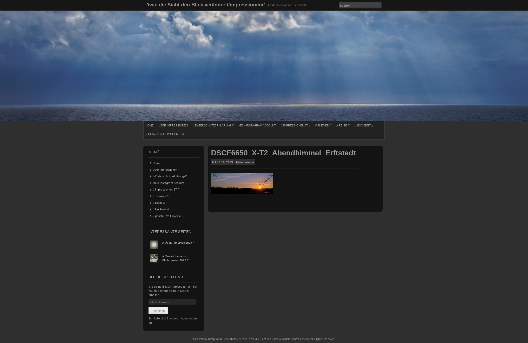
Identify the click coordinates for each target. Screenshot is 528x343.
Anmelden (158, 310)
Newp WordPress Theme (223, 339)
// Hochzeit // (364, 125)
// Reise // (343, 125)
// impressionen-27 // (295, 125)
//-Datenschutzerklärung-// (213, 125)
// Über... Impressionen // (178, 242)
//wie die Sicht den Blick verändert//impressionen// (205, 4)
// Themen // (323, 125)
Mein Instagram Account (257, 125)
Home (150, 125)
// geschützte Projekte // (165, 134)
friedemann (246, 162)
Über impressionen (173, 125)
